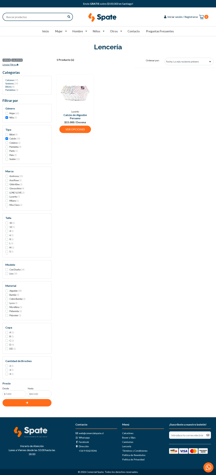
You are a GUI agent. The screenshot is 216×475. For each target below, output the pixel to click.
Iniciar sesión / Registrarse (182, 16)
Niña (11, 117)
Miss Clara (14, 205)
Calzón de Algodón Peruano (75, 116)
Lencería (126, 446)
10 (10, 223)
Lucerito (13, 196)
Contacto (134, 31)
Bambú (12, 294)
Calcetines (127, 433)
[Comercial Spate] (108, 16)
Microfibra (14, 307)
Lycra (12, 303)
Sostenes (11, 83)
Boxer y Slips (129, 437)
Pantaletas (11, 90)
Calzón (12, 138)
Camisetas (127, 441)
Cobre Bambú (15, 299)
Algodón (13, 290)
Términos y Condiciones (134, 450)
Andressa (14, 176)
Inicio (45, 31)
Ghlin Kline (14, 184)
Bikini (12, 134)
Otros (114, 31)
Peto (11, 155)
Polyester (13, 315)
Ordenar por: (152, 60)
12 (10, 227)
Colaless (13, 142)
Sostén (12, 159)
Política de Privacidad (133, 459)
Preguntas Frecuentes (160, 31)
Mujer (59, 31)
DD (11, 348)
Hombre (77, 31)
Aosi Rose (14, 180)
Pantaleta (13, 146)
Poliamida (14, 311)
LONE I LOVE (15, 192)
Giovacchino (15, 188)
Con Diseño (14, 269)
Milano (12, 200)
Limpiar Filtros (9, 64)
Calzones (11, 80)
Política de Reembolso (133, 455)
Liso (11, 273)
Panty (12, 151)
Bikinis (9, 86)
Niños (96, 31)
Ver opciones (75, 129)
